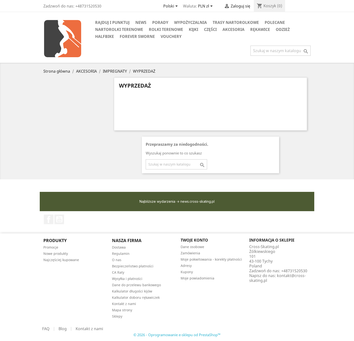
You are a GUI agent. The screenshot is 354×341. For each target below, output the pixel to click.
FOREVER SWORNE (137, 36)
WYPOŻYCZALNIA (190, 22)
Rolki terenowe (166, 29)
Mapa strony (122, 310)
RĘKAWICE (260, 29)
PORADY (160, 22)
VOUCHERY (171, 36)
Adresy (186, 265)
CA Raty (118, 272)
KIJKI (193, 29)
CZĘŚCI (210, 29)
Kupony (187, 272)
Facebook (48, 219)
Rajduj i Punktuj (112, 22)
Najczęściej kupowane (61, 259)
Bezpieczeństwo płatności (132, 266)
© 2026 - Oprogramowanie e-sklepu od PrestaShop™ (177, 334)
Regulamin (121, 253)
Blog (63, 328)
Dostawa (119, 247)
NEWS (140, 22)
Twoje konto (194, 240)
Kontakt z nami (124, 303)
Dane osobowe (192, 246)
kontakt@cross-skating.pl (277, 278)
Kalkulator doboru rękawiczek (136, 297)
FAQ (46, 328)
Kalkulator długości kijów (132, 291)
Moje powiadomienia (197, 278)
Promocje (50, 247)
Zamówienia (190, 253)
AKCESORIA (233, 29)
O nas (116, 259)
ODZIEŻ (283, 29)
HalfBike (104, 36)
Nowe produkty (55, 253)
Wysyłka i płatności (127, 278)
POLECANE (275, 22)
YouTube (59, 219)
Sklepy (117, 316)
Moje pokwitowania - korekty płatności (211, 259)
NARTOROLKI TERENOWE (119, 29)
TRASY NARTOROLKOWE (236, 22)
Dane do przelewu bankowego (136, 285)
